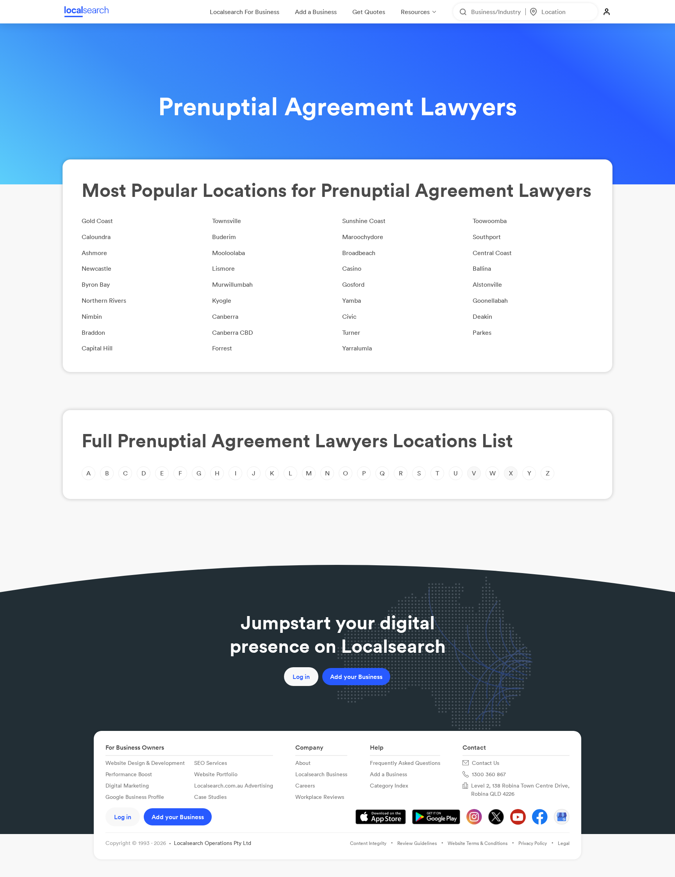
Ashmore (94, 253)
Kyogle (221, 300)
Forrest (222, 348)
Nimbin (92, 316)
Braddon (93, 332)
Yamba (351, 300)
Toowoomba (490, 221)
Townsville (226, 221)
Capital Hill (97, 348)
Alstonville (487, 284)
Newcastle (96, 268)
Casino (351, 268)
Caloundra (96, 237)
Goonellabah (490, 300)
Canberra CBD (232, 332)
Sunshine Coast (364, 221)
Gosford (353, 284)
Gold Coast (97, 221)
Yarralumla (357, 348)
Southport (487, 237)
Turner (351, 332)
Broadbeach (358, 253)
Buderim (224, 237)
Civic (349, 316)
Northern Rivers (104, 300)
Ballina (482, 268)
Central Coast (492, 253)
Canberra (225, 316)
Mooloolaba (228, 253)
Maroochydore (362, 237)
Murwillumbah (232, 284)
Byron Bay (96, 284)
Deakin (482, 316)
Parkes (482, 332)
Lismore (223, 268)
